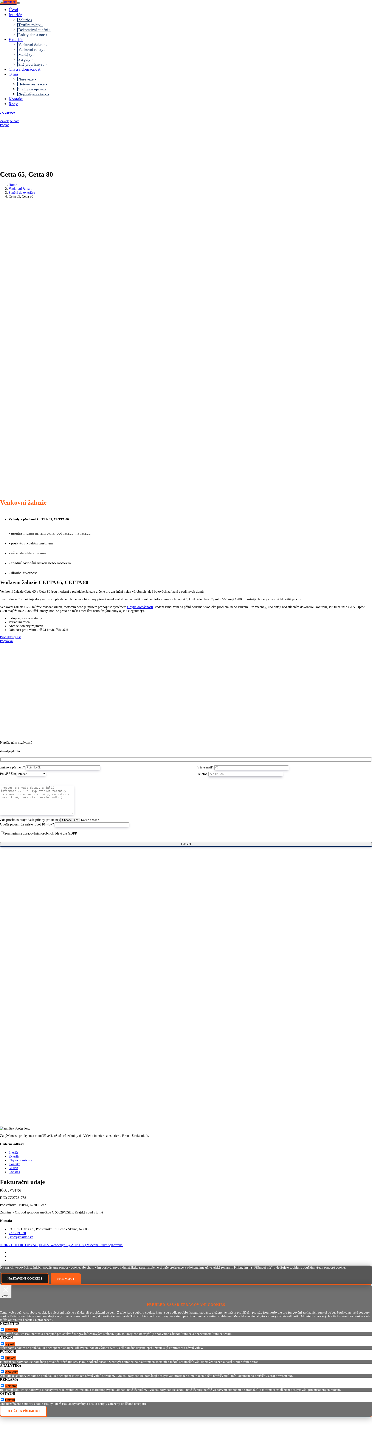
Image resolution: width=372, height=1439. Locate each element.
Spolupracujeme (30, 89)
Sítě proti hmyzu (31, 64)
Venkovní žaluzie (31, 44)
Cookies (14, 1172)
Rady (13, 103)
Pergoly (24, 59)
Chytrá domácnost (24, 69)
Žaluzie (24, 20)
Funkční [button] (8, 1351)
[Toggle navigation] (18, 3)
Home (13, 185)
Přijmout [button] (66, 1278)
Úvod (13, 9)
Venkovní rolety (30, 49)
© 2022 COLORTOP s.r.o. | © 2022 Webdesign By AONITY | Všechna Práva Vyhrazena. (61, 1245)
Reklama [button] (9, 1379)
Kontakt (16, 98)
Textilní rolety (29, 25)
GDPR (13, 1168)
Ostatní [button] (7, 1393)
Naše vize (26, 79)
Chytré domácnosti (140, 607)
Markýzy (25, 54)
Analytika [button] (10, 1365)
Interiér (15, 14)
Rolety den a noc (31, 34)
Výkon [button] (6, 1337)
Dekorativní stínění (33, 30)
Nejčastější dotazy (32, 94)
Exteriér (16, 39)
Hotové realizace (31, 84)
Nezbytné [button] (10, 1323)
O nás (14, 74)
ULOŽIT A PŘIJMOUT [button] (23, 1411)
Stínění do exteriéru (22, 192)
